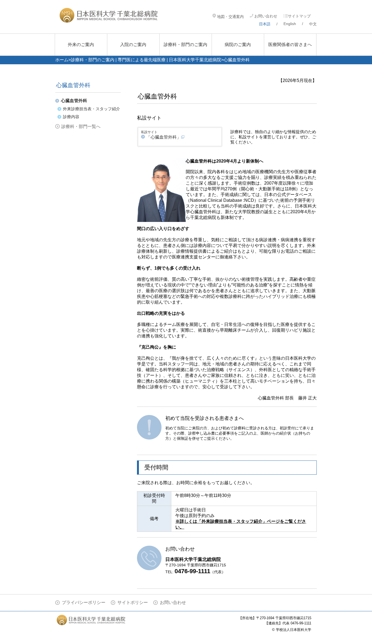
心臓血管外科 (74, 100)
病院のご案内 (238, 44)
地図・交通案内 (230, 16)
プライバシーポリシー (83, 602)
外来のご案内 (81, 44)
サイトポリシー (132, 602)
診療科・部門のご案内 (185, 44)
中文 (313, 24)
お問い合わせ (265, 16)
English (289, 24)
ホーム (61, 59)
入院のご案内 (133, 44)
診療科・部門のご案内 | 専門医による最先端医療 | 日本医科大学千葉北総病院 (146, 59)
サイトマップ (299, 16)
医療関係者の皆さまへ (290, 44)
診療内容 (71, 116)
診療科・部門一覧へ (80, 126)
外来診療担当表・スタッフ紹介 (91, 108)
